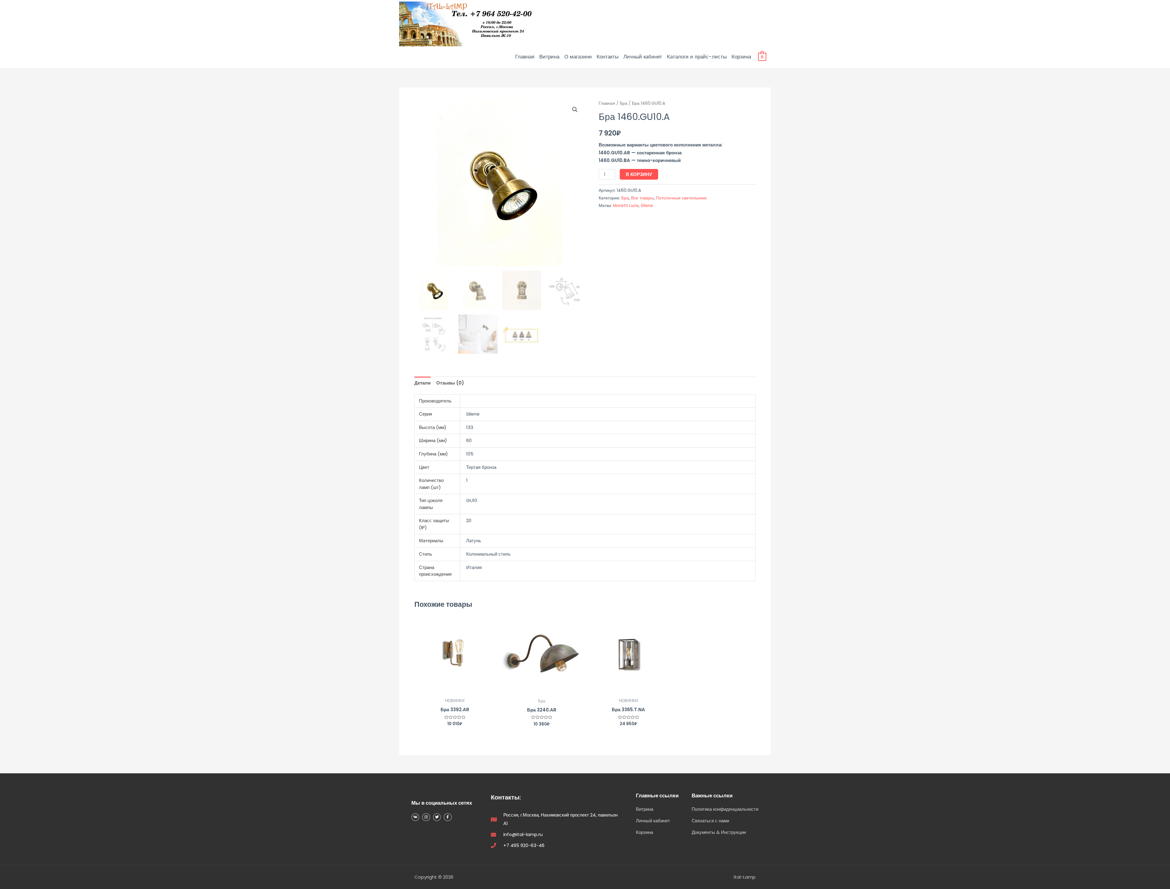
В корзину (639, 174)
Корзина (741, 56)
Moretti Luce (626, 206)
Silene (647, 206)
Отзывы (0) (450, 383)
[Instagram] (426, 817)
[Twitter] (437, 817)
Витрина (549, 56)
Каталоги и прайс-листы (697, 56)
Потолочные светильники (681, 198)
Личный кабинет (642, 56)
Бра (623, 103)
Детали (422, 383)
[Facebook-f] (448, 817)
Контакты (608, 56)
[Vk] (415, 817)
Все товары (642, 198)
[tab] (422, 383)
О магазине (578, 56)
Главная (524, 56)
